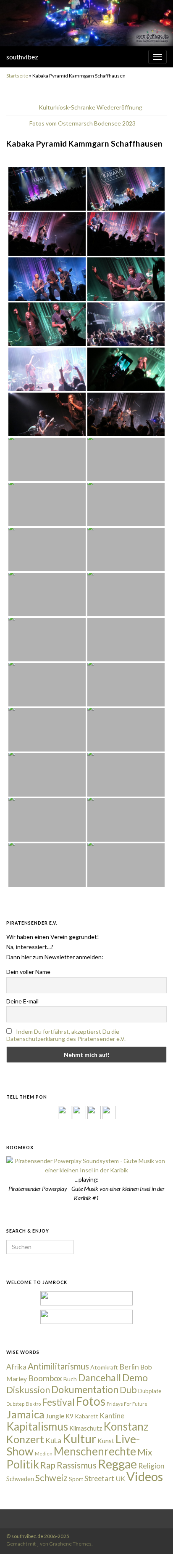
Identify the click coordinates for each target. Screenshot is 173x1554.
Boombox (45, 1378)
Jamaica (25, 1414)
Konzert (25, 1439)
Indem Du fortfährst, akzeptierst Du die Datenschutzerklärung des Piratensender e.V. (66, 1035)
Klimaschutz (85, 1428)
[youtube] (95, 1517)
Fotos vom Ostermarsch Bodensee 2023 (82, 123)
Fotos (90, 1401)
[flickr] (108, 1517)
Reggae (117, 1464)
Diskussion (28, 1389)
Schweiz (51, 1477)
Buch (70, 1379)
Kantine (112, 1415)
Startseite (17, 75)
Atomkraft (104, 1367)
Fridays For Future (127, 1404)
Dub (128, 1389)
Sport (76, 1479)
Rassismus (77, 1465)
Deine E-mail (22, 1001)
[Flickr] (108, 1111)
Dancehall (99, 1377)
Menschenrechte (95, 1451)
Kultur (79, 1438)
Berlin (129, 1366)
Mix (144, 1452)
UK (120, 1478)
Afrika (16, 1366)
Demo (135, 1377)
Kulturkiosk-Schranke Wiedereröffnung (90, 107)
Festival (58, 1402)
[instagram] (79, 1111)
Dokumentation (84, 1389)
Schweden (20, 1478)
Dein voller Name (28, 971)
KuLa (53, 1440)
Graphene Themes (70, 1544)
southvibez (22, 57)
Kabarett (86, 1416)
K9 (69, 1416)
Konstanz (126, 1426)
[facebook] (69, 1517)
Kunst (105, 1440)
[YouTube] (94, 1111)
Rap (47, 1465)
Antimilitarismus (58, 1366)
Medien (43, 1453)
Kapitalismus (37, 1426)
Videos (144, 1476)
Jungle (55, 1416)
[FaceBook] (64, 1111)
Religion (151, 1465)
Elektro (33, 1404)
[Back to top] (154, 1535)
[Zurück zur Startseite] (86, 23)
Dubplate (149, 1391)
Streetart (99, 1478)
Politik (22, 1464)
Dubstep (15, 1404)
